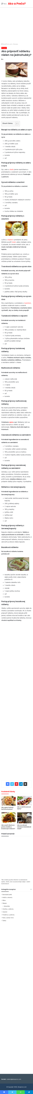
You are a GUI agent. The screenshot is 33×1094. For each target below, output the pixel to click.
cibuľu (12, 169)
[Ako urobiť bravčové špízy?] (24, 800)
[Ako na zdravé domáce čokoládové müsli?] (24, 817)
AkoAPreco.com (7, 44)
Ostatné (4, 912)
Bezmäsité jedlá (7, 894)
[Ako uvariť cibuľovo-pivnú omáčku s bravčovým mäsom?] (8, 817)
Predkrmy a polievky (8, 915)
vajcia (11, 422)
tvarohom (27, 303)
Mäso (4, 900)
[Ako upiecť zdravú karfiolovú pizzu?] (8, 801)
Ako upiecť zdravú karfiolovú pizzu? (7, 808)
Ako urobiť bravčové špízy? (24, 808)
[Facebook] (8, 784)
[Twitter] (12, 784)
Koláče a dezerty (7, 897)
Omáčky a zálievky (8, 909)
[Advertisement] (16, 25)
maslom (10, 240)
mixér (14, 242)
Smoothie (7, 906)
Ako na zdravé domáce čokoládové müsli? (24, 827)
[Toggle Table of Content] (16, 123)
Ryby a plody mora (8, 917)
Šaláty (4, 920)
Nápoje (4, 903)
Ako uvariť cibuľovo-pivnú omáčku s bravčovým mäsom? (8, 827)
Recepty (15, 44)
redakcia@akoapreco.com (14, 1079)
